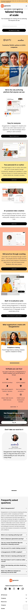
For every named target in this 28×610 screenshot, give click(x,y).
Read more (8, 1)
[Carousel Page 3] (14, 490)
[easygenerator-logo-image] (6, 5)
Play (13, 422)
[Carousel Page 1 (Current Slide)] (12, 490)
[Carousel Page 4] (16, 490)
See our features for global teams (14, 315)
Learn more (14, 179)
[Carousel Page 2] (13, 490)
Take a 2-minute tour (14, 136)
